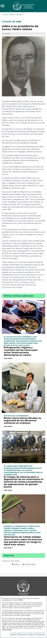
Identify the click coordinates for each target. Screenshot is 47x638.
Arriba (16, 564)
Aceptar (13, 634)
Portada (5, 14)
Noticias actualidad (16, 14)
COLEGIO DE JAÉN (11, 21)
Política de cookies (7, 629)
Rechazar (21, 634)
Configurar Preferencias (35, 634)
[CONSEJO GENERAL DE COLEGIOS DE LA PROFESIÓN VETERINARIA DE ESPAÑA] (23, 6)
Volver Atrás (30, 564)
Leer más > (8, 358)
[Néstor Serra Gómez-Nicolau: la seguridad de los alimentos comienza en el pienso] (23, 387)
